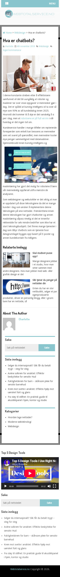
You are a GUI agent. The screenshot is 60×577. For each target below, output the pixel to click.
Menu (52, 3)
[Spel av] (5, 486)
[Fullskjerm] (54, 486)
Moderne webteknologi (19, 421)
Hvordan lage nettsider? (20, 417)
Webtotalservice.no (20, 569)
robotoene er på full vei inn (34, 118)
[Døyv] (49, 486)
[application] (30, 473)
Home (8, 32)
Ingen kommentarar (12, 50)
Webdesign (20, 32)
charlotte (9, 46)
